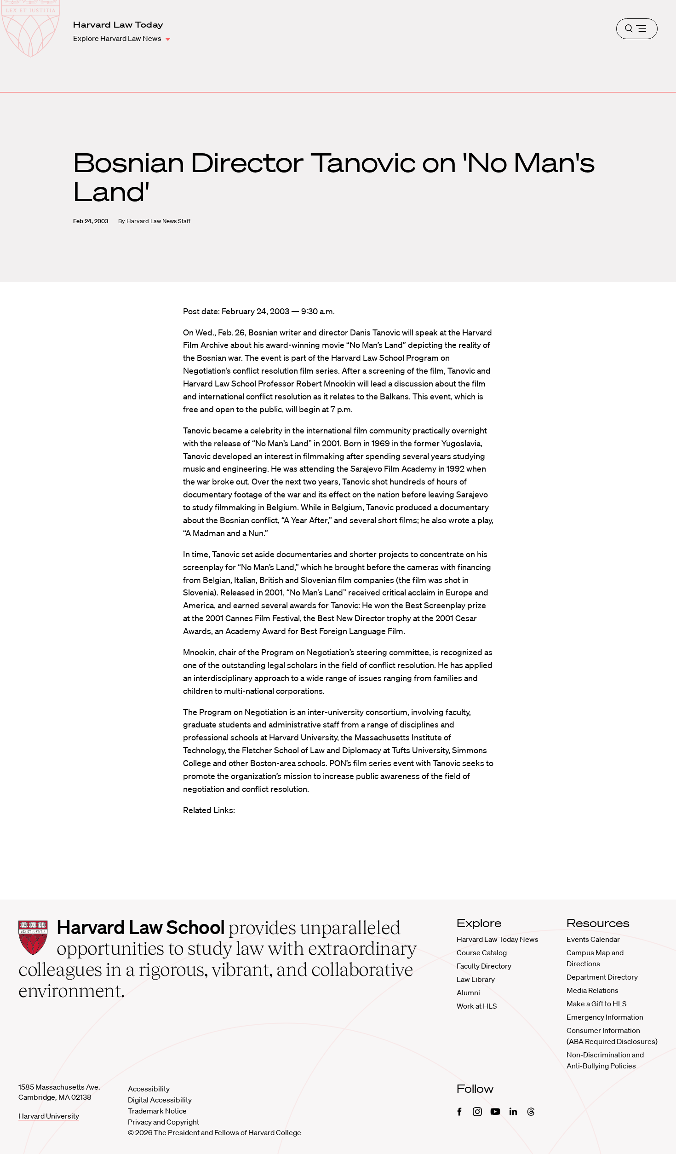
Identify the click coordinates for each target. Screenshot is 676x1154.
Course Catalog (482, 952)
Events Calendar (593, 939)
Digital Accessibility (160, 1099)
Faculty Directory (484, 965)
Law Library (476, 979)
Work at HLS (477, 1005)
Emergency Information (605, 1016)
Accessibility (149, 1088)
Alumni (468, 992)
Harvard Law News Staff (158, 221)
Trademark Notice (157, 1110)
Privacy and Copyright (163, 1121)
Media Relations (593, 990)
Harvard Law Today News (498, 939)
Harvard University (48, 1115)
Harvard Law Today (118, 24)
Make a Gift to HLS (596, 1003)
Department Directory (602, 976)
